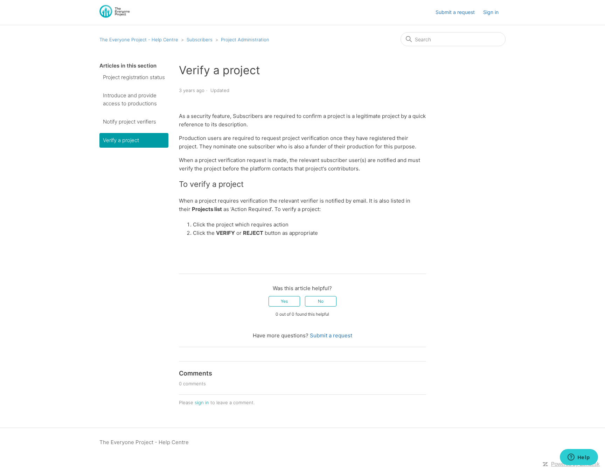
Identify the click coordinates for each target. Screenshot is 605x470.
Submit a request (455, 12)
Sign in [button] (491, 12)
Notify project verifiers (129, 121)
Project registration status (134, 77)
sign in (202, 402)
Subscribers (200, 39)
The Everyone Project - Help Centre (139, 39)
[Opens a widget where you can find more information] (578, 458)
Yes (284, 301)
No (321, 301)
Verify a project (121, 140)
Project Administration (245, 39)
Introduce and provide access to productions (130, 99)
